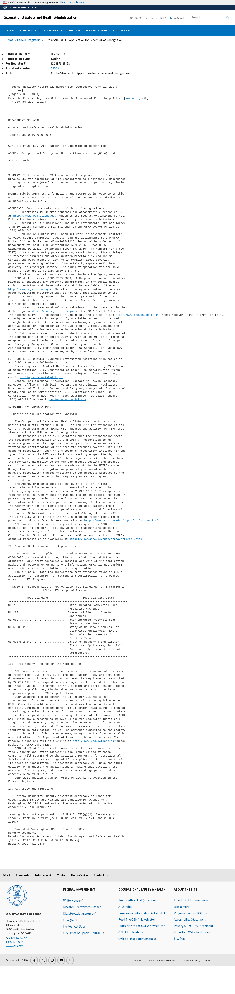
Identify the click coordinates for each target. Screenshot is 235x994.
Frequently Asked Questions (137, 900)
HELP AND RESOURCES (99, 30)
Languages (179, 17)
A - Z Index (125, 907)
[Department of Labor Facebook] (34, 960)
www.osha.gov (14, 946)
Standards (27, 30)
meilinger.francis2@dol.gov (41, 377)
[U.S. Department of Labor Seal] (17, 895)
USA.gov (68, 920)
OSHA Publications (130, 932)
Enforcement (51, 30)
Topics (73, 30)
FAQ (147, 17)
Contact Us (135, 17)
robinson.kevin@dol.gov (68, 399)
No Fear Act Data (74, 926)
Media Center (79, 875)
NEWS (123, 30)
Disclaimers (181, 907)
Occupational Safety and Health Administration (40, 17)
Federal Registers (28, 40)
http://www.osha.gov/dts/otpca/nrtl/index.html (121, 520)
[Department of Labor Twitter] (43, 960)
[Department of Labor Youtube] (61, 960)
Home (9, 40)
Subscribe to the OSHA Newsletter (141, 926)
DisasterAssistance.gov (78, 914)
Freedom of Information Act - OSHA (141, 913)
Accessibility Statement (190, 919)
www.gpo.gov (135, 98)
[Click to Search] (227, 17)
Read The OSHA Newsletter (136, 919)
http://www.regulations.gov (34, 215)
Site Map (180, 939)
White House (71, 900)
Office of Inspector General (136, 939)
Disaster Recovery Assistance (82, 907)
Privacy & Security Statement (193, 926)
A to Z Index (159, 17)
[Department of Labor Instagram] (52, 960)
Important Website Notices (192, 932)
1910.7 (55, 68)
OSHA (7, 30)
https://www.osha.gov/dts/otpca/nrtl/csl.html (105, 539)
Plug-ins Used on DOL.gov (191, 913)
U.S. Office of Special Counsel (82, 933)
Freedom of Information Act (192, 900)
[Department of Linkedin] (70, 960)
